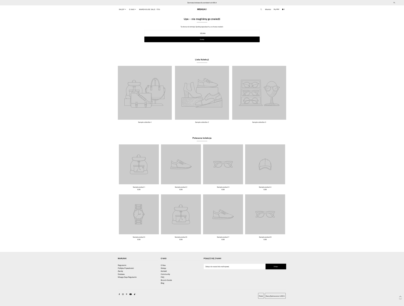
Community (165, 274)
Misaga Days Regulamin (127, 277)
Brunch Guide (166, 280)
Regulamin (122, 265)
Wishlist (268, 9)
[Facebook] (119, 294)
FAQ (162, 277)
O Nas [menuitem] (132, 9)
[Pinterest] (126, 294)
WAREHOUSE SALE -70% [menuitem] (149, 9)
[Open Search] (261, 9)
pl (394, 3)
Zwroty (120, 271)
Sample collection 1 (145, 122)
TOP (400, 299)
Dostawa (121, 274)
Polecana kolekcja (201, 138)
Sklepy (163, 268)
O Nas (163, 265)
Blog (162, 283)
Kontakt (164, 271)
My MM (276, 9)
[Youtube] (131, 294)
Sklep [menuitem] (122, 9)
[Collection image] (144, 119)
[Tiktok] (134, 294)
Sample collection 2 (202, 122)
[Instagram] (123, 294)
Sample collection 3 (259, 122)
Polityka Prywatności (126, 268)
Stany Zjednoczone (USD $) (275, 296)
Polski (261, 296)
